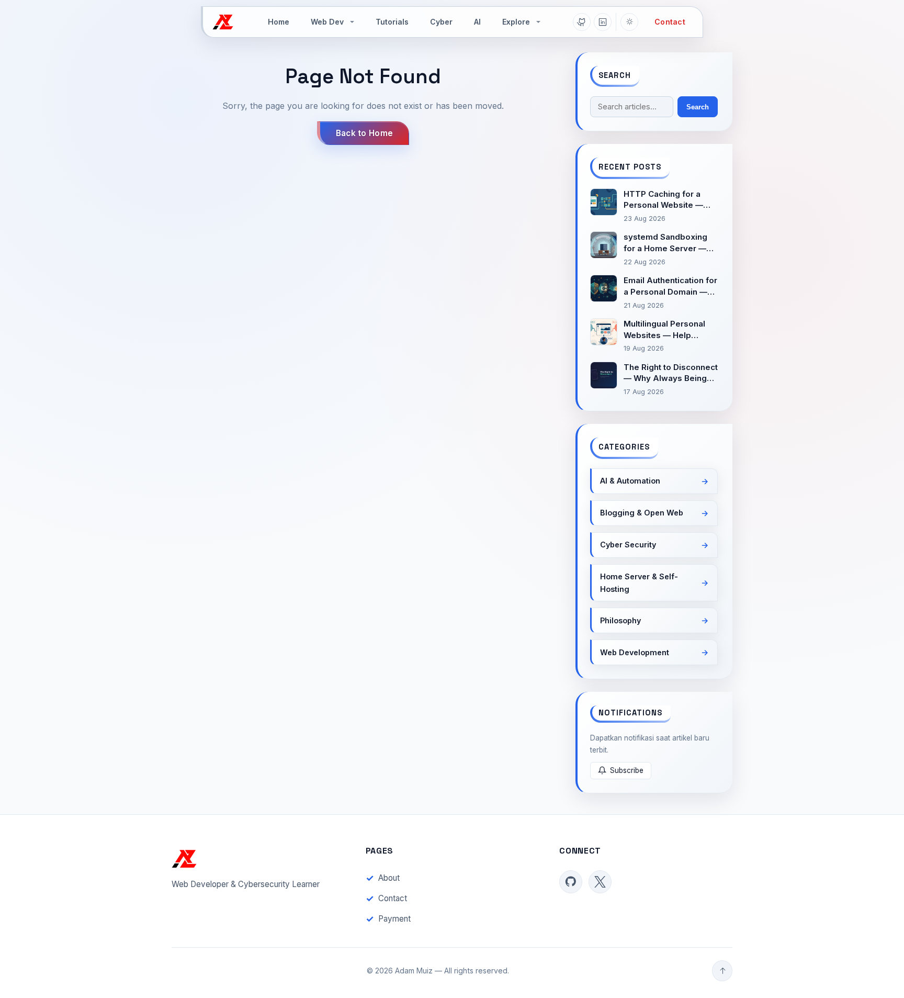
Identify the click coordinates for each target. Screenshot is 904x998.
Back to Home (364, 133)
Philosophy (620, 620)
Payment (394, 919)
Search (697, 107)
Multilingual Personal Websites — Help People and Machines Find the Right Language (666, 330)
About (389, 878)
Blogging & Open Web (641, 512)
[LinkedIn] (603, 22)
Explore (516, 21)
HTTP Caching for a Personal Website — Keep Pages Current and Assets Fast (663, 200)
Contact (669, 21)
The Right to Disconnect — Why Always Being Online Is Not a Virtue (671, 373)
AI (477, 21)
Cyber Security (628, 544)
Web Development (634, 652)
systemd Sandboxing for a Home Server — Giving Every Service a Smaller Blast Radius (668, 243)
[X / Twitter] (600, 881)
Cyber (441, 21)
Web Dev (327, 21)
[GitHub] (582, 22)
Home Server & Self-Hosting (639, 582)
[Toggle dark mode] (629, 22)
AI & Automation (630, 480)
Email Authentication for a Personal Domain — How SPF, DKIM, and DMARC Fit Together (670, 286)
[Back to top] (722, 970)
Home (278, 21)
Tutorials (392, 21)
